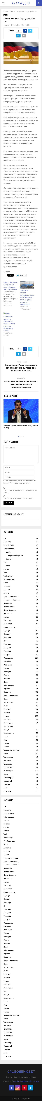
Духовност (8, 614)
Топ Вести (7, 760)
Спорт (6, 737)
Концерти (7, 648)
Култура (7, 655)
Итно (5, 641)
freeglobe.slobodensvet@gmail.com (25, 1081)
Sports (8, 559)
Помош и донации (11, 695)
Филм (6, 774)
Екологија (8, 620)
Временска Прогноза (12, 600)
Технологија (8, 757)
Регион (6, 716)
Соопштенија (9, 733)
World (6, 583)
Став (5, 740)
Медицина (8, 665)
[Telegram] (30, 1087)
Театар (6, 747)
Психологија (9, 702)
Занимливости (9, 627)
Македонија (8, 658)
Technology (8, 576)
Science (7, 566)
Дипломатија (9, 607)
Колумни (7, 644)
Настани (7, 678)
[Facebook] (11, 1087)
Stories (6, 569)
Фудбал (7, 784)
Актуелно (7, 586)
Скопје (6, 730)
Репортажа (8, 723)
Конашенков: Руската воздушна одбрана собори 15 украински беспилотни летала (21, 368)
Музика (6, 675)
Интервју (7, 634)
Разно (6, 706)
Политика (7, 692)
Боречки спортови (15, 555)
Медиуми (7, 661)
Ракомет (7, 709)
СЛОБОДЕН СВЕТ (21, 6)
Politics (6, 562)
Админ (7, 25)
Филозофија (8, 778)
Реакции (7, 713)
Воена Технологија (11, 596)
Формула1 (8, 781)
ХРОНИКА (7, 791)
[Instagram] (17, 1087)
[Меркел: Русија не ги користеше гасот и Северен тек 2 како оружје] (12, 294)
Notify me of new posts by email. (18, 499)
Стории (6, 743)
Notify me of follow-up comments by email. (20, 491)
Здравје (7, 631)
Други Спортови (10, 610)
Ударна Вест (8, 767)
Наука (6, 682)
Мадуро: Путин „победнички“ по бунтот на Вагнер (21, 426)
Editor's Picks (9, 545)
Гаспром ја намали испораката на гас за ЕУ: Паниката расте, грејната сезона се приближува (27, 297)
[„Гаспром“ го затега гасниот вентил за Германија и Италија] (11, 316)
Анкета (6, 593)
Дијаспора (8, 603)
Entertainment (9, 549)
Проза (6, 699)
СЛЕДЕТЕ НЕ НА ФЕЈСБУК (14, 514)
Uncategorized (9, 579)
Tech (5, 573)
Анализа (7, 590)
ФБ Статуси (8, 771)
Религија (7, 719)
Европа (6, 617)
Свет (5, 15)
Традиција (8, 764)
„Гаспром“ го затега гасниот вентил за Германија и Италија (9, 326)
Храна (6, 788)
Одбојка (7, 689)
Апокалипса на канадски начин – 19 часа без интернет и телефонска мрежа (21, 384)
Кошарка (7, 651)
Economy (7, 542)
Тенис (6, 754)
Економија (8, 624)
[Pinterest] (24, 1087)
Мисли (6, 668)
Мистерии (7, 672)
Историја (7, 637)
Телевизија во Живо (11, 750)
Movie (8, 552)
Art (5, 538)
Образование (9, 685)
